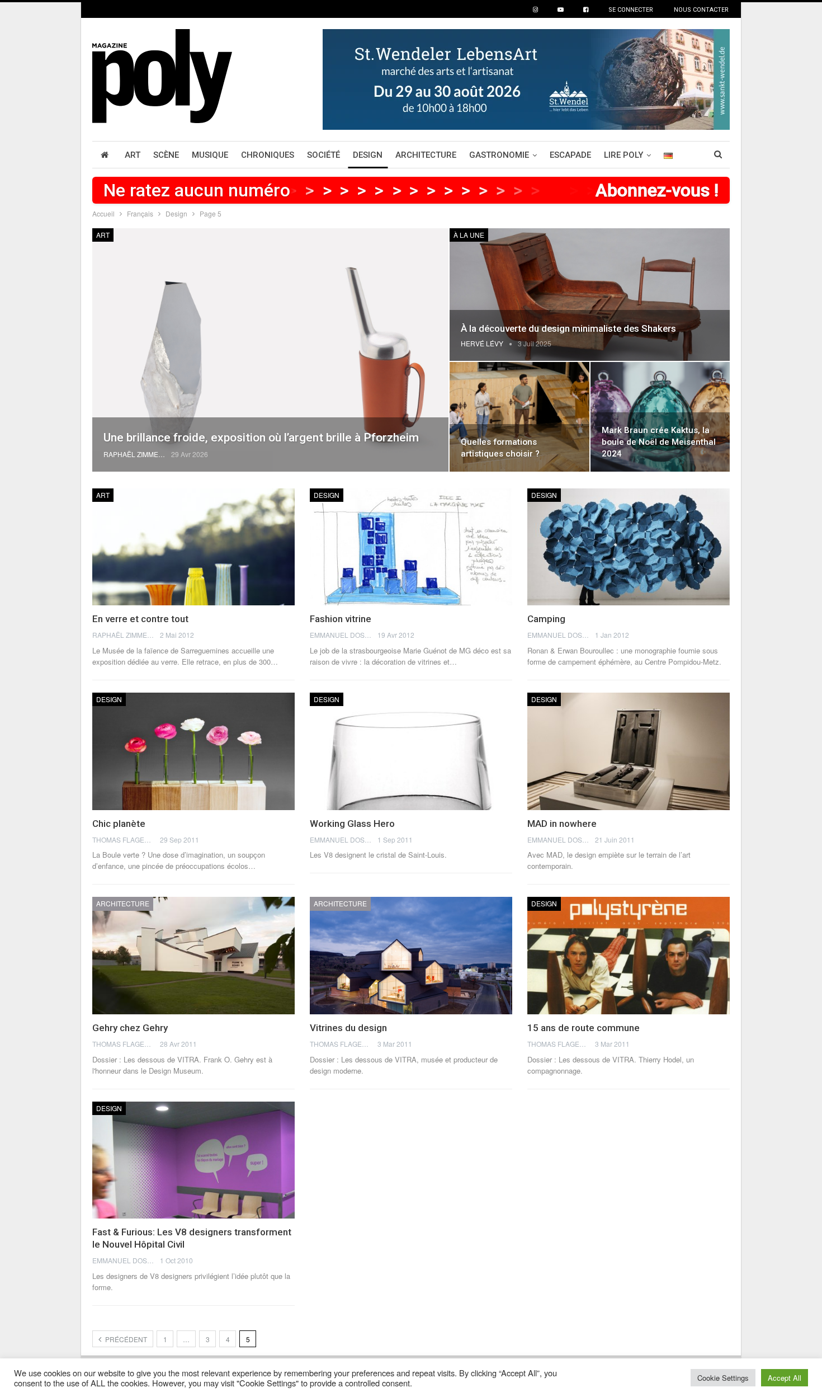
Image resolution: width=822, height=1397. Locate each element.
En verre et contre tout (140, 618)
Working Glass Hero (352, 823)
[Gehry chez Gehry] (193, 955)
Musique (210, 155)
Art (132, 155)
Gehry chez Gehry (130, 1027)
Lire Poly (623, 155)
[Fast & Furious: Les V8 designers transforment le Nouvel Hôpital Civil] (193, 1160)
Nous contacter (701, 9)
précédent (125, 1339)
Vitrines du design (348, 1027)
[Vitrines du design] (411, 955)
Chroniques (267, 155)
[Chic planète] (193, 751)
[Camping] (628, 547)
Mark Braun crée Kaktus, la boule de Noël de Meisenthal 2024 (659, 442)
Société (323, 155)
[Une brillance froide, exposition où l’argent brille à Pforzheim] (270, 350)
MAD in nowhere (562, 823)
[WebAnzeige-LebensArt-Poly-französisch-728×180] (526, 78)
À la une (468, 234)
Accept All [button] (784, 1377)
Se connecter (630, 9)
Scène (166, 155)
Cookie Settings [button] (723, 1377)
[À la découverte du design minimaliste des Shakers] (589, 294)
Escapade (570, 155)
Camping (546, 618)
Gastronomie (499, 155)
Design (367, 155)
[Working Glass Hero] (411, 751)
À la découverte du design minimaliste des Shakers (568, 328)
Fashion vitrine (340, 618)
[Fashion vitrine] (411, 547)
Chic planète (118, 823)
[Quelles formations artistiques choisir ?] (519, 416)
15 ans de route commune (583, 1027)
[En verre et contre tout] (193, 547)
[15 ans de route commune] (628, 955)
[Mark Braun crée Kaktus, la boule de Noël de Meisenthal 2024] (660, 416)
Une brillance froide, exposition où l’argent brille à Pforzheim (261, 437)
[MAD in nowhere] (628, 751)
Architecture (425, 155)
